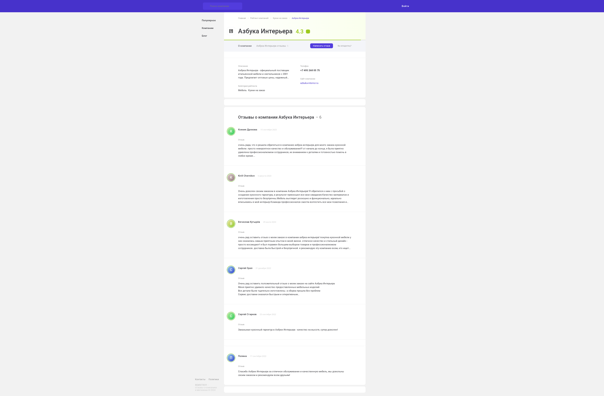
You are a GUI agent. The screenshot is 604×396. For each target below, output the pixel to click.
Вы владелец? (344, 46)
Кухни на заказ (280, 18)
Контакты (200, 379)
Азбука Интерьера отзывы (272, 45)
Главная (242, 18)
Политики (214, 379)
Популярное (209, 20)
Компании (207, 28)
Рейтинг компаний (259, 18)
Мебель (242, 90)
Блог (204, 35)
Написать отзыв (321, 46)
